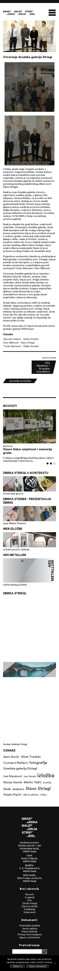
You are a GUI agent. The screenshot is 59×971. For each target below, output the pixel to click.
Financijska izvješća (29, 925)
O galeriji (29, 897)
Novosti (29, 894)
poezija (47, 782)
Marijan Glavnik (12, 782)
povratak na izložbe (20, 380)
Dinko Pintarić (31, 339)
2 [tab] (51, 463)
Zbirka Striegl (29, 903)
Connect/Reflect (15, 763)
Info (29, 900)
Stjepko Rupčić (12, 794)
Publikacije (29, 909)
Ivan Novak (30, 776)
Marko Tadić (33, 782)
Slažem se (17, 966)
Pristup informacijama (29, 934)
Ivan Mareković (12, 776)
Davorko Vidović (12, 339)
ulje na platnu (31, 794)
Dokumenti (30, 912)
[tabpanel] (29, 435)
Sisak (7, 789)
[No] (55, 963)
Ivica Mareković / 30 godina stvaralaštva (43, 367)
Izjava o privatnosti (29, 937)
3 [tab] (54, 463)
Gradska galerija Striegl (20, 768)
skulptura (18, 789)
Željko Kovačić (31, 346)
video (43, 794)
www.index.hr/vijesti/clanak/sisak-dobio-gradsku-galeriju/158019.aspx (29, 327)
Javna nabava (29, 928)
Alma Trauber (31, 757)
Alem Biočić (11, 757)
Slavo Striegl (27, 342)
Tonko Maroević (12, 346)
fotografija (38, 762)
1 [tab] (48, 463)
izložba (45, 775)
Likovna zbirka (29, 906)
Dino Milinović (11, 342)
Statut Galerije (29, 931)
